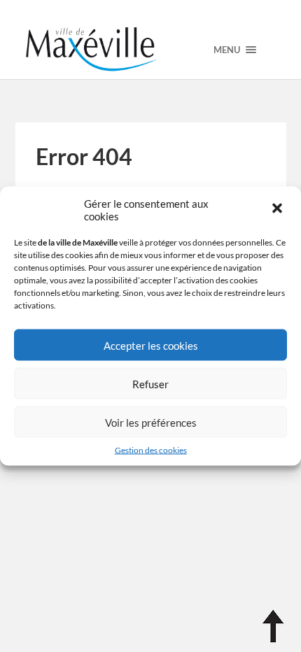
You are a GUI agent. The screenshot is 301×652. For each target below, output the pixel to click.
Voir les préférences (151, 422)
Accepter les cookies (151, 345)
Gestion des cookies (151, 450)
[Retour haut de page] (273, 626)
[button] (278, 209)
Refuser (150, 383)
